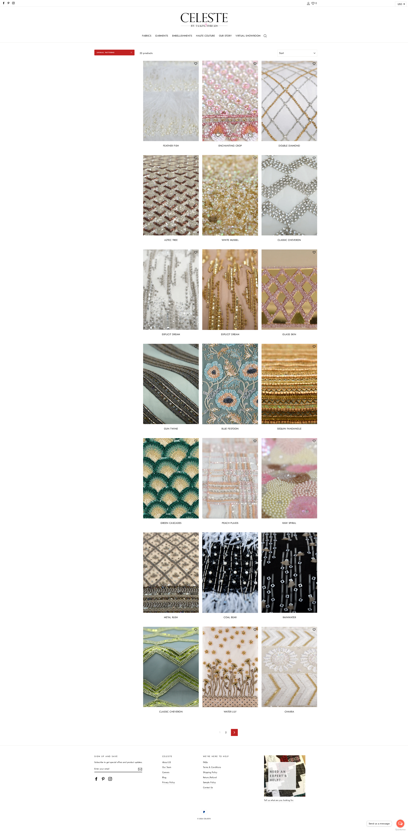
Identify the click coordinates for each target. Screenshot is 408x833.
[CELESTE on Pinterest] (103, 779)
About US (166, 762)
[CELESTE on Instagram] (110, 779)
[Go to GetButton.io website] (400, 830)
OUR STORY (225, 36)
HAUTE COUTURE (205, 36)
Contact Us (208, 787)
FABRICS (146, 36)
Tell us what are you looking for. (279, 800)
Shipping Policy (210, 772)
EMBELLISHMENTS (182, 36)
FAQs (205, 762)
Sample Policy (209, 782)
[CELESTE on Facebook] (96, 779)
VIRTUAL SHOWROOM (248, 36)
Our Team (166, 767)
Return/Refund (210, 777)
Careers (165, 772)
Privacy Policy (168, 782)
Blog (164, 777)
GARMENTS (161, 36)
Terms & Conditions (212, 767)
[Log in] (308, 3)
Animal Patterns (106, 52)
